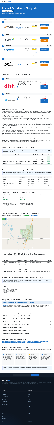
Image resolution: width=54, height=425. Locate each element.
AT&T (29, 396)
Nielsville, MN (5, 341)
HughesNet (5, 163)
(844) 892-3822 (44, 87)
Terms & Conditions (7, 386)
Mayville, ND (4, 342)
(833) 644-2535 (45, 49)
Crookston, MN (14, 342)
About (29, 413)
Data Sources (4, 418)
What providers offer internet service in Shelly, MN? (16, 333)
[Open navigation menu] (51, 2)
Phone (21, 40)
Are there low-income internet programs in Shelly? (16, 324)
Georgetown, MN (34, 342)
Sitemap (3, 421)
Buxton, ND (33, 341)
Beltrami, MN (29, 341)
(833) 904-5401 (45, 25)
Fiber (3, 218)
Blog (2, 413)
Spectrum (29, 397)
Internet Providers (5, 392)
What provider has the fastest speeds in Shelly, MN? (16, 319)
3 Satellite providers (34, 215)
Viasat (4, 159)
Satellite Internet (4, 402)
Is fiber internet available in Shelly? (12, 321)
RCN (28, 404)
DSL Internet (4, 399)
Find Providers (35, 375)
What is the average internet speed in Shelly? (14, 330)
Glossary (3, 416)
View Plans (44, 27)
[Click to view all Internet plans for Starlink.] (9, 63)
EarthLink (29, 392)
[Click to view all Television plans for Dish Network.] (9, 85)
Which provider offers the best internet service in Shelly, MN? (18, 302)
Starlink (4, 157)
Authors (29, 414)
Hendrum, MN (24, 341)
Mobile (17, 27)
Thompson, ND (19, 342)
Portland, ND (29, 342)
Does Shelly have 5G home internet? (12, 327)
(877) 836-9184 (45, 62)
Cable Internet (4, 397)
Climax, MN (14, 341)
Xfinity (29, 394)
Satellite (17, 40)
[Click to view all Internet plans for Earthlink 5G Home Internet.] (9, 26)
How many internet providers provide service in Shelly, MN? (18, 313)
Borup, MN (9, 342)
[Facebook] (29, 421)
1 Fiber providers (25, 215)
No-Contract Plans (5, 404)
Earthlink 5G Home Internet (8, 161)
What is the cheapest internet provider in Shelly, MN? (16, 316)
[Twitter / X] (31, 421)
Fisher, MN (45, 341)
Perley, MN (41, 341)
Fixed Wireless (19, 26)
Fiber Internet (4, 394)
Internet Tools (4, 414)
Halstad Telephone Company (10, 262)
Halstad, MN (9, 341)
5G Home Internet (20, 28)
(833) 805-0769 (45, 37)
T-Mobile (29, 402)
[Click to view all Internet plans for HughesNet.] (9, 49)
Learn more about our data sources (16, 368)
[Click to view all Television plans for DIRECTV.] (9, 99)
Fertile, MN (24, 342)
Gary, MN (39, 342)
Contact (29, 416)
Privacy (3, 386)
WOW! (29, 406)
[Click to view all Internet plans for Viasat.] (9, 39)
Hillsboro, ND (19, 341)
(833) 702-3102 (44, 101)
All (5, 218)
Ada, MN (37, 341)
